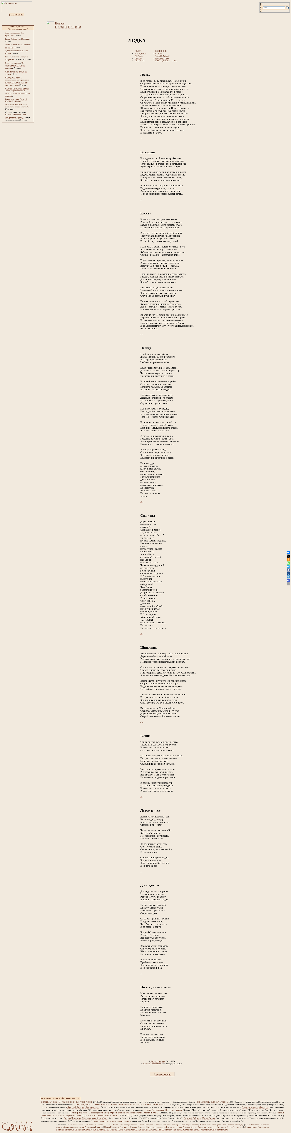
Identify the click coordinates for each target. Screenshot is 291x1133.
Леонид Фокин (250, 1127)
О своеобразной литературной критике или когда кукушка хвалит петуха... (17, 81)
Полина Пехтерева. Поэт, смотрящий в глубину (85, 1118)
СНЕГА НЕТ (140, 61)
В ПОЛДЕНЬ (140, 53)
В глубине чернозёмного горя (166, 1125)
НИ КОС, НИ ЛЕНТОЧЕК (166, 61)
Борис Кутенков (12, 99)
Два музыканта (92, 1107)
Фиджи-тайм (222, 1129)
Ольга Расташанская (13, 44)
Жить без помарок (101, 1129)
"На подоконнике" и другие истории (15, 65)
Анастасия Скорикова (216, 1127)
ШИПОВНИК (161, 51)
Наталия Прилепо (158, 1061)
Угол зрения (91, 1125)
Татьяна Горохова (208, 1129)
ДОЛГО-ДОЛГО (162, 58)
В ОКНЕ (158, 53)
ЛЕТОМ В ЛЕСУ (162, 56)
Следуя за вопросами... (120, 1121)
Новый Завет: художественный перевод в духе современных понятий (17, 92)
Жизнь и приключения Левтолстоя (160, 1127)
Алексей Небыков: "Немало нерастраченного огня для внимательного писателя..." (16, 103)
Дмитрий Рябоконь (13, 51)
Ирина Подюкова (111, 1127)
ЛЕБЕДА (138, 58)
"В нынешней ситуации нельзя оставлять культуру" (221, 1125)
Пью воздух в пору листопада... (186, 1129)
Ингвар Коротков (12, 77)
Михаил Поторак (137, 1127)
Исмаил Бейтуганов (83, 1129)
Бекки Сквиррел (12, 57)
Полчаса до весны (173, 1110)
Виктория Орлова (12, 63)
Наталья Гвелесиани (13, 88)
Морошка (25, 39)
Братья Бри (186, 1125)
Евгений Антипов (77, 1125)
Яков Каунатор (11, 71)
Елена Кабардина (12, 39)
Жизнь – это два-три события (125, 1125)
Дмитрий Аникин (12, 33)
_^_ (141, 138)
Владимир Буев (116, 1129)
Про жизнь (124, 1127)
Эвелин (195, 1125)
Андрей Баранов (104, 1125)
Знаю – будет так (198, 1127)
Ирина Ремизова (184, 1127)
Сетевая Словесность (152, 1064)
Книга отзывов (162, 1074)
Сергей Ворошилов (163, 1129)
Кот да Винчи (208, 1118)
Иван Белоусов (146, 1125)
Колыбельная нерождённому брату (139, 1129)
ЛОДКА (138, 51)
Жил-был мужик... (219, 1102)
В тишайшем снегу (235, 1127)
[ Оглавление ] (16, 14)
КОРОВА (138, 56)
